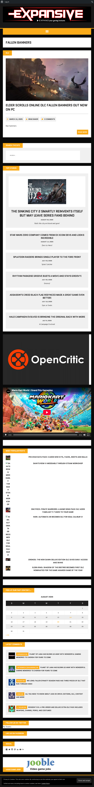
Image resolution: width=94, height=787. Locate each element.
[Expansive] (47, 14)
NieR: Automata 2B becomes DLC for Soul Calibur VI (58, 517)
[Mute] (84, 435)
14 (71, 617)
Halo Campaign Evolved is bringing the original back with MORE (47, 316)
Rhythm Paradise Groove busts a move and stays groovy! (47, 276)
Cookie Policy (45, 783)
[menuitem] (2, 2)
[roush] (12, 684)
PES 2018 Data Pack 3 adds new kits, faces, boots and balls (58, 457)
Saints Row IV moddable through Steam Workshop (58, 463)
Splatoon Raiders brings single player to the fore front (47, 257)
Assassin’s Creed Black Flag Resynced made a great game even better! (47, 296)
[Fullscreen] (88, 435)
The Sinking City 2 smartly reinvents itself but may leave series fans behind (47, 213)
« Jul (7, 635)
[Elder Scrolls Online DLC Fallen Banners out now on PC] (47, 99)
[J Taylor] (12, 711)
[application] (47, 412)
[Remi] (12, 697)
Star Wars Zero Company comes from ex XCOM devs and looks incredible (47, 236)
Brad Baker (33, 119)
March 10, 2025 (16, 119)
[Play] (6, 435)
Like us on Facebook (15, 733)
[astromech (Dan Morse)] (12, 671)
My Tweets (7, 727)
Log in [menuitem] (7, 2)
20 (58, 622)
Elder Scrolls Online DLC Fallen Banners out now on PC (46, 107)
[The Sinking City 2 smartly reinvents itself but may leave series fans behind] (47, 202)
